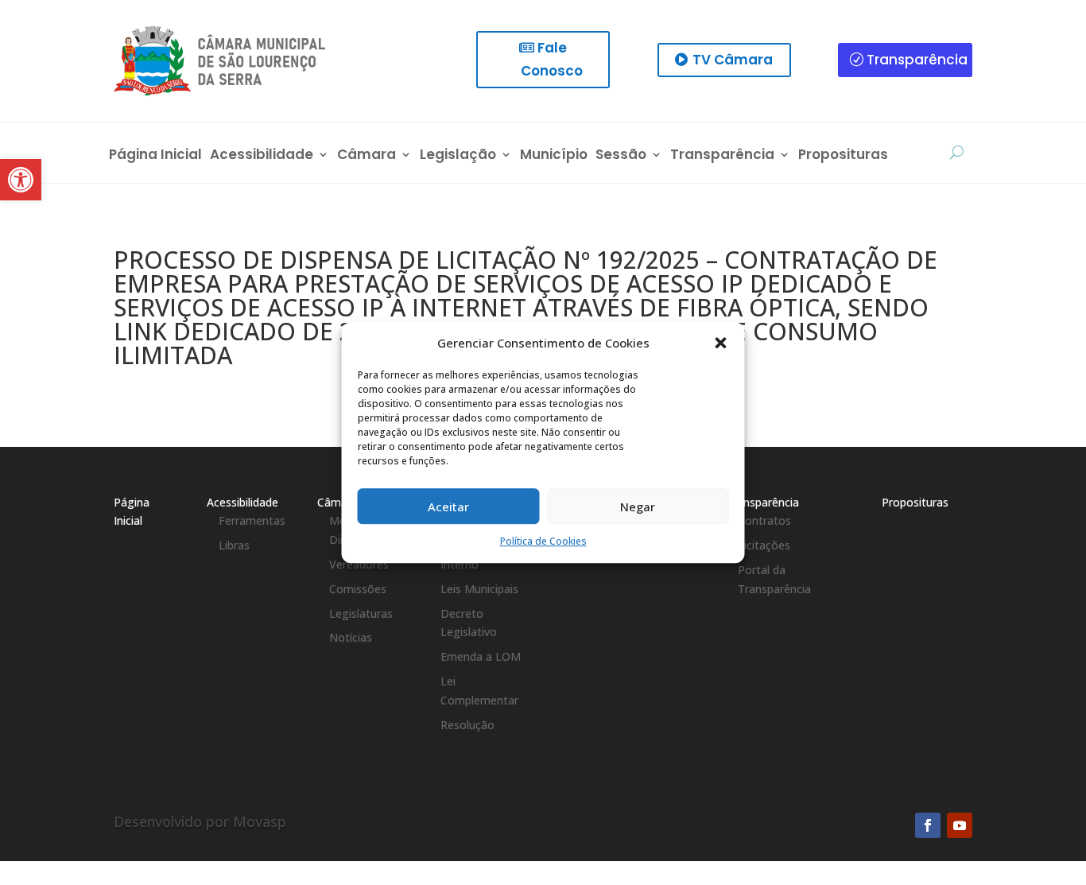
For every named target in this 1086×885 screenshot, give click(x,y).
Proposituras (843, 156)
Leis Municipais (479, 588)
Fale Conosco (552, 59)
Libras (234, 545)
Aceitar (448, 506)
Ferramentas (252, 520)
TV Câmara (732, 59)
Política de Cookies (543, 542)
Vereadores (359, 564)
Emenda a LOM (480, 656)
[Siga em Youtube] (959, 825)
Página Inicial (155, 156)
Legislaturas (361, 613)
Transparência (917, 59)
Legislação (458, 156)
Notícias (350, 637)
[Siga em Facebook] (928, 825)
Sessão (620, 156)
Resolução (467, 724)
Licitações (764, 545)
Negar (637, 506)
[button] (721, 343)
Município (554, 156)
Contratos (764, 520)
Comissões (357, 588)
